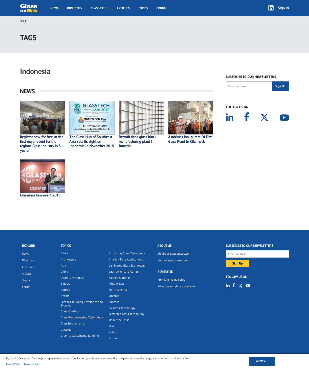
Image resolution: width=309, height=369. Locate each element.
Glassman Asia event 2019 (40, 195)
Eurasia (65, 283)
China (64, 271)
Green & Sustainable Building (80, 336)
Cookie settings (32, 363)
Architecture (68, 259)
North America (118, 290)
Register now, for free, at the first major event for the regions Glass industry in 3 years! (41, 144)
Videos (113, 332)
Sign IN (283, 7)
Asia (63, 265)
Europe (65, 290)
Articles (123, 8)
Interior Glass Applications (126, 259)
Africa (64, 253)
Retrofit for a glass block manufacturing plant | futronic (137, 141)
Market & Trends (119, 278)
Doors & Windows (72, 278)
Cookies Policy (13, 363)
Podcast (114, 302)
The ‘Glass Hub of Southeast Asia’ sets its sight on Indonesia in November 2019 (91, 141)
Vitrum (113, 338)
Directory (74, 8)
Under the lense (119, 320)
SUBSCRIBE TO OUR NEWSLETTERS (251, 77)
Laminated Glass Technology (127, 265)
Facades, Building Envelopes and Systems (82, 303)
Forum (161, 8)
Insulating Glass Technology (127, 253)
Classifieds (99, 8)
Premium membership (171, 279)
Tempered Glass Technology (126, 314)
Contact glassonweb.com (173, 260)
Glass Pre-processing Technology (82, 317)
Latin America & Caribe (124, 271)
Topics (143, 8)
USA (111, 326)
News (54, 8)
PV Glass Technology (122, 308)
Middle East (116, 283)
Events (65, 296)
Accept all (262, 361)
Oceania (114, 296)
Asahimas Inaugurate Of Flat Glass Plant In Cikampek (190, 139)
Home (23, 21)
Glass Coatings (70, 311)
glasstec (66, 329)
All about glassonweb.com (174, 253)
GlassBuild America (73, 323)
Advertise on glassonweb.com (176, 286)
